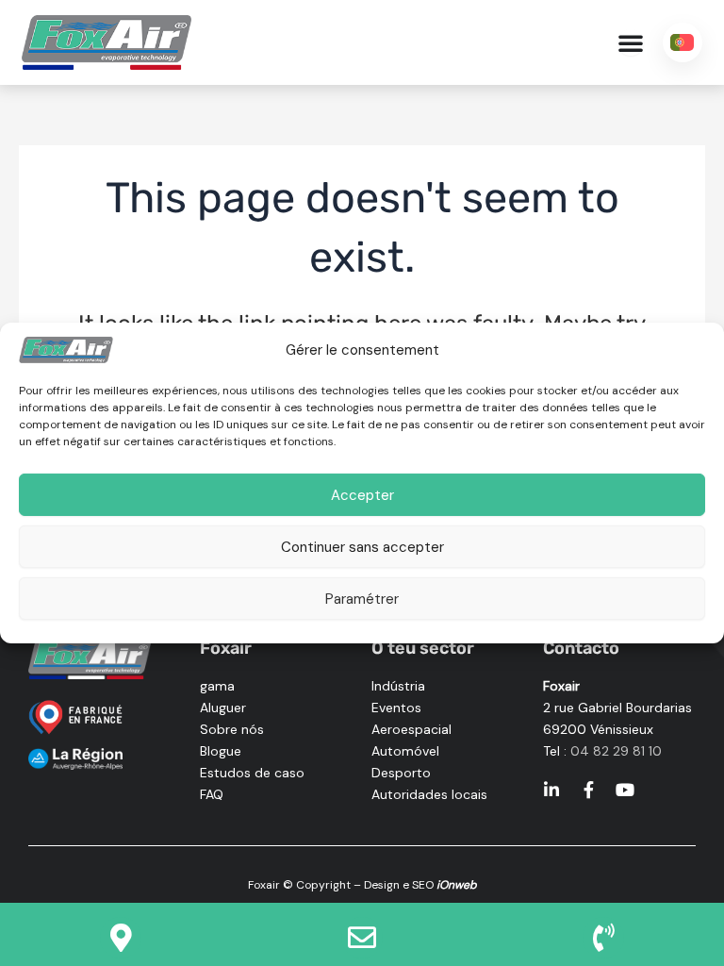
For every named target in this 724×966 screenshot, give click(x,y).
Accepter (362, 495)
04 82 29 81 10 (616, 750)
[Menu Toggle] (630, 42)
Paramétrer (362, 599)
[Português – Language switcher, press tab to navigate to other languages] (682, 42)
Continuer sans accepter (362, 547)
